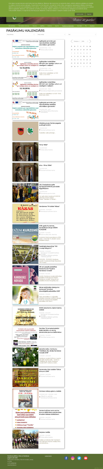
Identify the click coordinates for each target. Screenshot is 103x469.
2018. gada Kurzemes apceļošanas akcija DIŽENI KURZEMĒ (48, 227)
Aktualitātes (12, 26)
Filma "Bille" (43, 145)
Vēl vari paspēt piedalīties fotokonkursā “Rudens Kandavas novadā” (48, 268)
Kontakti (79, 26)
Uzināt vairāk (80, 14)
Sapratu (89, 14)
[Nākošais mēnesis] (90, 41)
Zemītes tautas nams (48, 337)
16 (74, 60)
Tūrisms (35, 26)
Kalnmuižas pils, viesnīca (49, 234)
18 (80, 60)
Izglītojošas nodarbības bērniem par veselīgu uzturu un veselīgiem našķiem (50, 63)
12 (83, 56)
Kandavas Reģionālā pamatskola (51, 90)
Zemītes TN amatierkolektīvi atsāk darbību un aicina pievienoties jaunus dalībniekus (50, 330)
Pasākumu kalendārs (68, 26)
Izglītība (42, 26)
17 (77, 60)
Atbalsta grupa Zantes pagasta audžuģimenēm (50, 124)
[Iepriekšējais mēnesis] (71, 41)
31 (77, 66)
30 (90, 49)
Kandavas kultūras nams (49, 211)
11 (80, 56)
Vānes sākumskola (47, 49)
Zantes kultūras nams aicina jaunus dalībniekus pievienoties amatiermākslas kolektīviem (50, 412)
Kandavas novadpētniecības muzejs (50, 253)
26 (77, 49)
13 (87, 56)
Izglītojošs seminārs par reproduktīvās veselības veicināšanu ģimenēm (47, 43)
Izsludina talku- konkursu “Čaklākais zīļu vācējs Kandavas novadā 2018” (50, 351)
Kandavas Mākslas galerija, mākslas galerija (49, 256)
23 (74, 63)
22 (71, 63)
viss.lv (101, 468)
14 (90, 56)
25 (74, 49)
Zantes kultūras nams (48, 130)
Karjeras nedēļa (44, 432)
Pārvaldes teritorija (24, 26)
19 (83, 60)
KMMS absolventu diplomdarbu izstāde (50, 309)
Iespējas (92, 26)
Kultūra (50, 26)
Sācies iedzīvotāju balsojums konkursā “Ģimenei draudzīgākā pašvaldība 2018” (49, 289)
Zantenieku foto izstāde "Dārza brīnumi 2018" (50, 370)
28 (84, 49)
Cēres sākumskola (47, 149)
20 (87, 60)
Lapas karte (48, 456)
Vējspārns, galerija (46, 396)
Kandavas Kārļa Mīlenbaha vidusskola (49, 111)
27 (80, 49)
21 (90, 60)
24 (71, 49)
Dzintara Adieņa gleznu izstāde (50, 391)
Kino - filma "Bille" (45, 165)
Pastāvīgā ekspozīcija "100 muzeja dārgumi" (48, 247)
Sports (57, 26)
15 (71, 60)
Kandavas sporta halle (48, 193)
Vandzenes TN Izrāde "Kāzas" (49, 206)
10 (77, 56)
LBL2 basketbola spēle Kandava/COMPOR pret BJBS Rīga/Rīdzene (49, 186)
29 (87, 49)
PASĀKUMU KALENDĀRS (25, 30)
